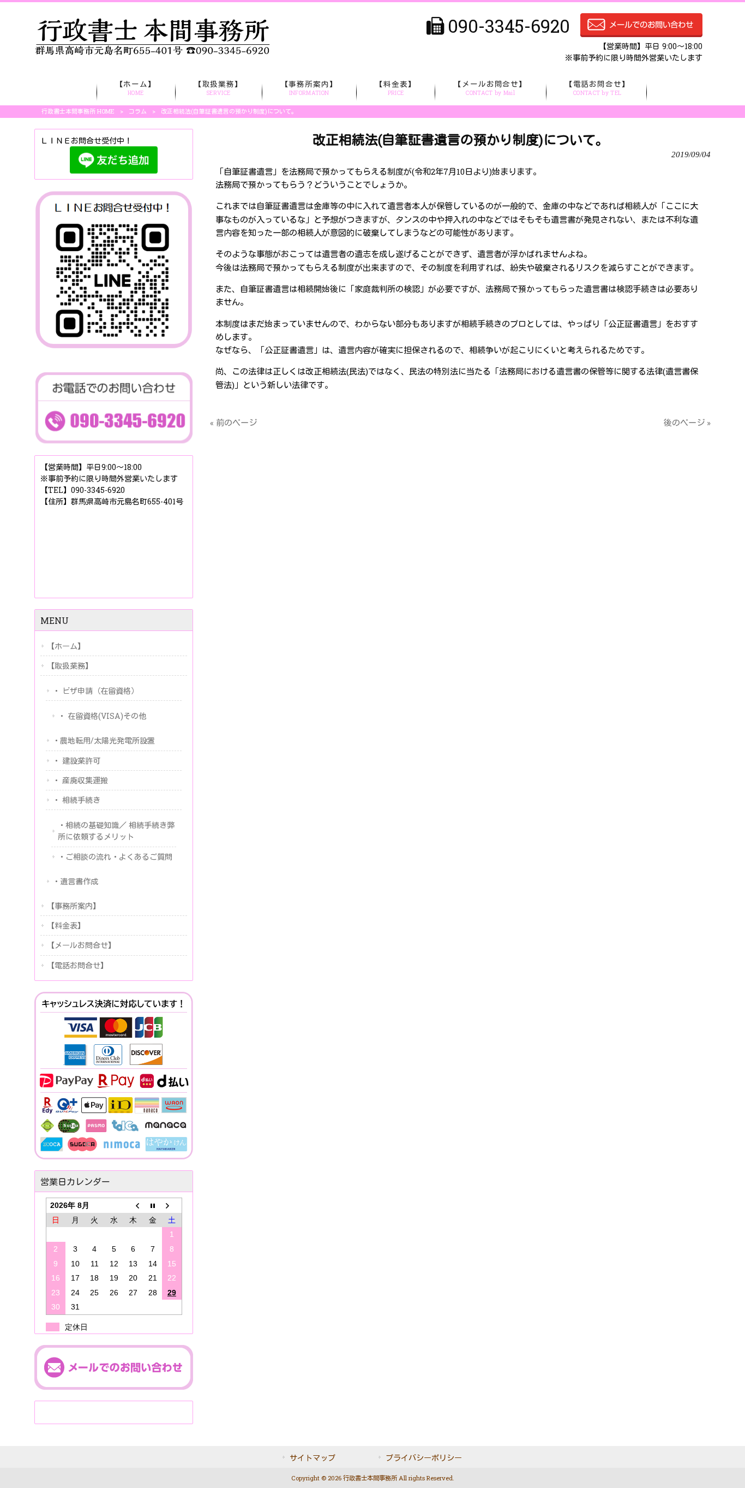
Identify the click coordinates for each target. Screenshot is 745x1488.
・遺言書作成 (75, 881)
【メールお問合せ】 (81, 945)
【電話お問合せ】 (77, 965)
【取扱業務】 (70, 665)
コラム (138, 111)
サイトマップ (312, 1458)
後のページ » (687, 422)
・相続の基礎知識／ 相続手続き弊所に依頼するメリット (116, 831)
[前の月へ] (132, 1205)
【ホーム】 (66, 646)
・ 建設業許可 (76, 760)
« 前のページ (233, 422)
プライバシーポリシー (424, 1458)
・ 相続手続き (76, 800)
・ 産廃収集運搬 (80, 780)
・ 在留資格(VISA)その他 (102, 716)
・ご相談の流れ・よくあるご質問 (115, 857)
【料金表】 (66, 925)
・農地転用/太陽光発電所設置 (103, 740)
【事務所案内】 (73, 906)
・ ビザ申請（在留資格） (95, 691)
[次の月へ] (171, 1205)
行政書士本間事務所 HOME (78, 111)
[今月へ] (152, 1205)
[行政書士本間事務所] (152, 52)
